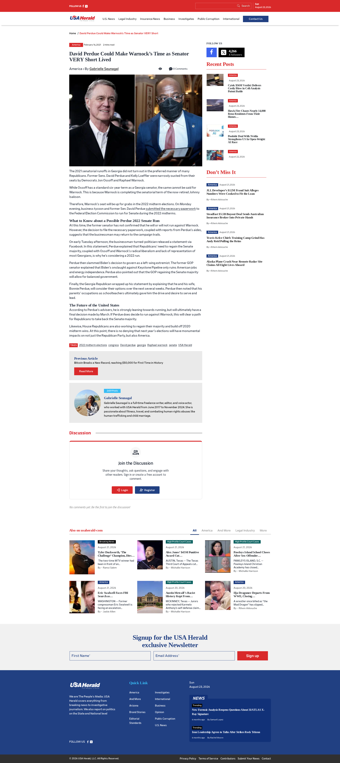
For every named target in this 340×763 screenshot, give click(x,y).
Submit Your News (248, 758)
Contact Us (256, 19)
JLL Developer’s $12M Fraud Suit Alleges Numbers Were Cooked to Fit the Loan (232, 192)
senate (173, 345)
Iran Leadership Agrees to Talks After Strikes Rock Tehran (226, 732)
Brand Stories (137, 712)
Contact (266, 758)
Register (147, 490)
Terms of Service (208, 758)
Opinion (159, 712)
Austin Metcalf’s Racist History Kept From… (180, 594)
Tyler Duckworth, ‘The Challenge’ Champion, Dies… (116, 554)
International (231, 19)
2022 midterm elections (93, 345)
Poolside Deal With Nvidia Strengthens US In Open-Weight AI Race (246, 139)
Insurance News (150, 19)
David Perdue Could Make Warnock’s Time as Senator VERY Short (119, 33)
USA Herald (185, 345)
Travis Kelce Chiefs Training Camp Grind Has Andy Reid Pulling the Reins (235, 239)
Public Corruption (208, 19)
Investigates (186, 19)
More (263, 530)
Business (169, 19)
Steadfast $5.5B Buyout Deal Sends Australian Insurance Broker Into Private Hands (235, 215)
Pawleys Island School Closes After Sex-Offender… (252, 554)
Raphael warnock (157, 345)
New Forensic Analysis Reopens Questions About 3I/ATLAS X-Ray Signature (228, 712)
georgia (141, 345)
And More (224, 530)
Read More (86, 371)
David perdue (128, 345)
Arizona (133, 705)
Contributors (227, 758)
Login (122, 490)
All (195, 530)
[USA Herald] (82, 18)
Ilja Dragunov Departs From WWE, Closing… (252, 594)
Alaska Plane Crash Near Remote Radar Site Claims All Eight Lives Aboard (234, 263)
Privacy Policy (188, 758)
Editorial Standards (135, 720)
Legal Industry (127, 19)
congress (113, 345)
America (76, 45)
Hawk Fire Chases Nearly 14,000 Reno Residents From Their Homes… (247, 113)
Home (73, 33)
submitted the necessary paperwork (171, 208)
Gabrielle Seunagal (104, 69)
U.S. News (109, 19)
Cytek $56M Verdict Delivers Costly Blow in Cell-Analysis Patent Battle (244, 88)
